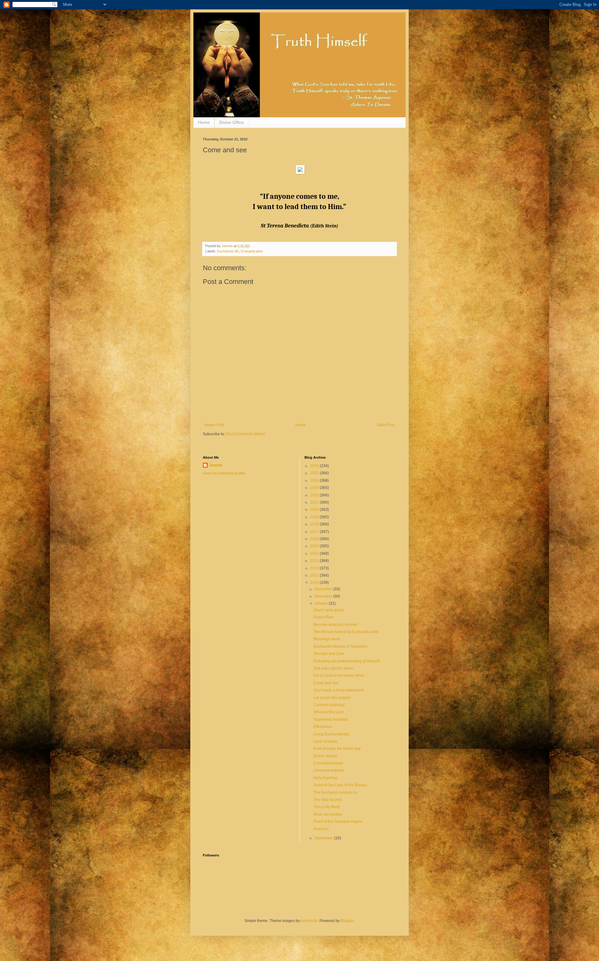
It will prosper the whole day (337, 748)
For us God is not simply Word (339, 675)
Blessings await (327, 639)
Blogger (347, 921)
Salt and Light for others (334, 668)
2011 (315, 575)
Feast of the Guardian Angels (338, 821)
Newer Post (214, 425)
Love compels (325, 741)
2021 (315, 502)
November (323, 596)
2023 (315, 487)
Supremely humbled (331, 719)
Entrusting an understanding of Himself (346, 661)
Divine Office (231, 122)
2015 (315, 546)
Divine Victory (325, 756)
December (323, 589)
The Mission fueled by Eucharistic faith (346, 632)
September (324, 838)
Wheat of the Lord (328, 712)
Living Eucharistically (331, 734)
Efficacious (323, 726)
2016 (315, 539)
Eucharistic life (228, 251)
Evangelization (252, 251)
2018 (315, 524)
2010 (315, 582)
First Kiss (321, 829)
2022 (315, 495)
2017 (315, 531)
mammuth (309, 921)
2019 (315, 517)
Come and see (326, 683)
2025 (315, 473)
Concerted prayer (328, 763)
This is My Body (327, 807)
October (321, 603)
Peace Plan (323, 617)
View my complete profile (224, 473)
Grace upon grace (329, 610)
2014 (315, 553)
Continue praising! (329, 705)
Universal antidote (329, 770)
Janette (215, 465)
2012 (315, 568)
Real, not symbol (328, 814)
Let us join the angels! (332, 697)
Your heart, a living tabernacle (339, 690)
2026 (315, 466)
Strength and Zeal (329, 653)
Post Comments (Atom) (245, 434)
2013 (315, 561)
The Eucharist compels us (335, 792)
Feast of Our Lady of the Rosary (340, 785)
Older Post (386, 425)
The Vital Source (328, 800)
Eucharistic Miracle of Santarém (340, 646)
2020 (315, 509)
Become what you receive (335, 624)
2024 (315, 480)
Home (204, 122)
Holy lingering (325, 778)
